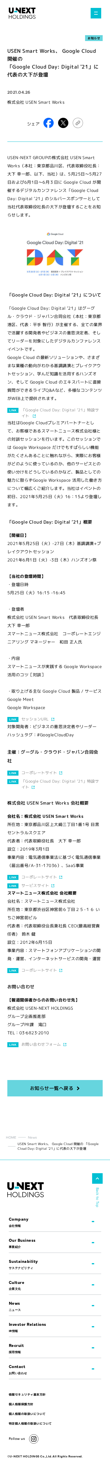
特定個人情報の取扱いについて (30, 1423)
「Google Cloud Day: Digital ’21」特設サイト (60, 412)
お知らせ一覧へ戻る (51, 1088)
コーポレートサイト (39, 772)
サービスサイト (35, 885)
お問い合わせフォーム (41, 1044)
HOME (11, 1137)
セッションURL (35, 719)
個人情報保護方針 (21, 1404)
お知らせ (94, 38)
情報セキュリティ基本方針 (27, 1394)
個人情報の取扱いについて (27, 1414)
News (32, 1137)
